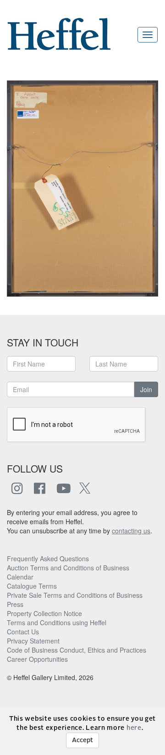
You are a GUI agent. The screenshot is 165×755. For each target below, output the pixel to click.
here (134, 728)
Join (146, 389)
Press (15, 604)
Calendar (20, 576)
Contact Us (23, 631)
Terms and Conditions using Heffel (56, 622)
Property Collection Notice (44, 613)
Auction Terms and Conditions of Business (68, 567)
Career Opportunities (37, 659)
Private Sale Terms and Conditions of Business (75, 595)
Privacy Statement (33, 640)
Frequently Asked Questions (48, 558)
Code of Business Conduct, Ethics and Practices (76, 649)
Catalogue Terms (32, 585)
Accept (82, 740)
